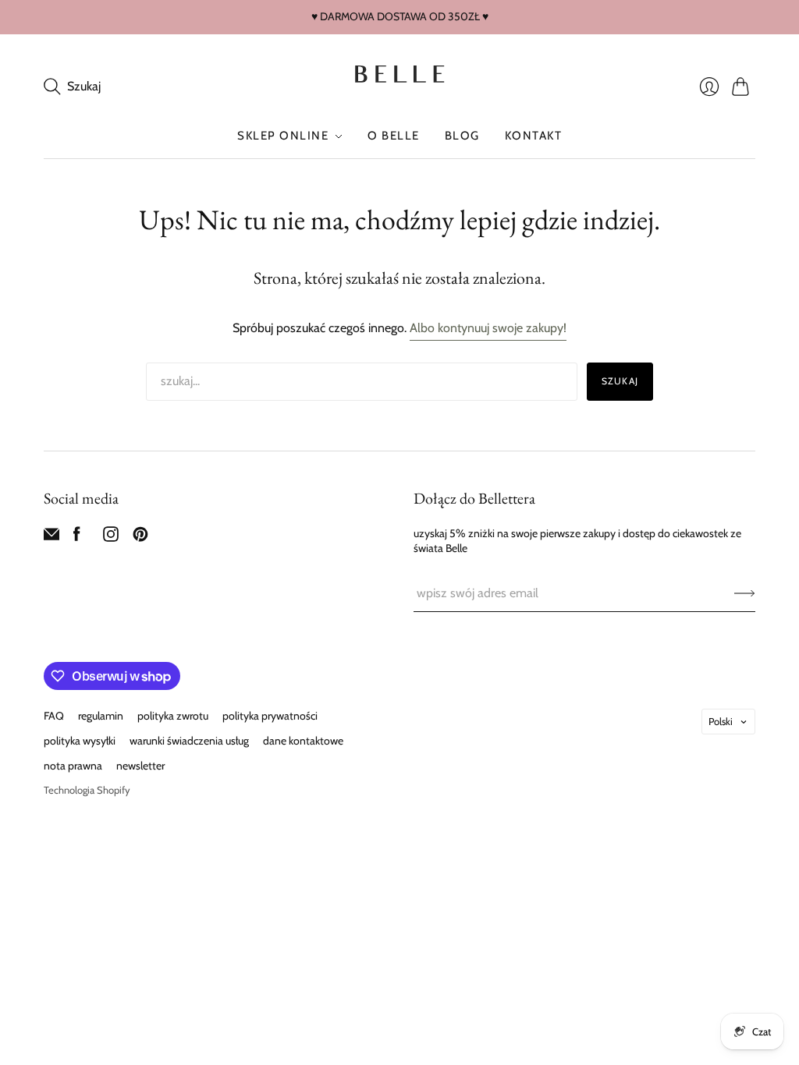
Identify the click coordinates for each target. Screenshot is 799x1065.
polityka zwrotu (172, 716)
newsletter (140, 766)
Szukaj (620, 381)
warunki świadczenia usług (189, 741)
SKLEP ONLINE (282, 136)
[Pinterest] (140, 537)
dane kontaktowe (303, 741)
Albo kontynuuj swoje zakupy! (488, 327)
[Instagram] (111, 537)
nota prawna (73, 766)
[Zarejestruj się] (744, 593)
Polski (720, 721)
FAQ (54, 716)
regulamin (100, 716)
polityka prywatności (270, 716)
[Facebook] (76, 537)
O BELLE (394, 136)
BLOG (462, 136)
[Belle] (399, 74)
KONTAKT (534, 136)
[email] (51, 537)
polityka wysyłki (79, 741)
